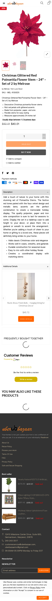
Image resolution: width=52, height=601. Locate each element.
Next (48, 298)
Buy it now (26, 152)
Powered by (8, 359)
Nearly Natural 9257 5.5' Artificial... (33, 479)
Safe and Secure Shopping (12, 466)
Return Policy (7, 446)
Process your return (9, 450)
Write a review (26, 379)
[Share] (2, 173)
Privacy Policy (7, 462)
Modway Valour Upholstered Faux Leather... (32, 512)
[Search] (41, 3)
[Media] (47, 54)
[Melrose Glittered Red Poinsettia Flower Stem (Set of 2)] (26, 33)
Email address (9, 571)
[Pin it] (13, 173)
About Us (5, 443)
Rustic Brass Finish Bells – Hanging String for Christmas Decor (26, 304)
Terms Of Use (7, 454)
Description (7, 192)
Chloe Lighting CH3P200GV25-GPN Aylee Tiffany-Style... (33, 496)
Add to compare (15, 159)
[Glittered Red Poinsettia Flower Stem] (14, 65)
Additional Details (10, 266)
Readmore (44, 437)
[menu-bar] (4, 3)
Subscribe (44, 570)
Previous (3, 298)
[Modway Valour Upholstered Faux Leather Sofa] (9, 516)
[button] (44, 137)
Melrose (7, 89)
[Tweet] (7, 173)
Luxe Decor (18, 89)
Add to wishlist (14, 163)
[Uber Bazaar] (15, 3)
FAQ (3, 458)
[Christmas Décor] (23, 65)
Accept (43, 598)
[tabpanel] (26, 33)
